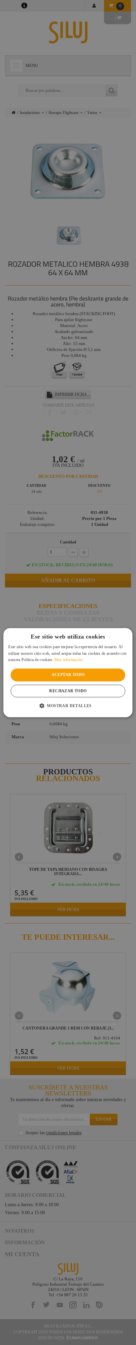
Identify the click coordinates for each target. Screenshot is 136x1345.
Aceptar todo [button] (68, 675)
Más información (68, 660)
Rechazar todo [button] (67, 691)
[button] (68, 705)
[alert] (68, 672)
